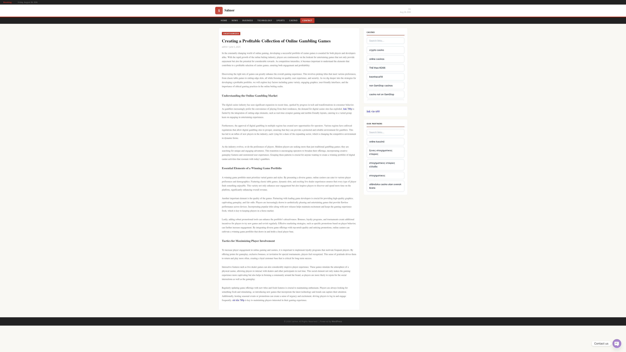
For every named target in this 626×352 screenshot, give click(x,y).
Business (247, 20)
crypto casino (376, 50)
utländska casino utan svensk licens (385, 186)
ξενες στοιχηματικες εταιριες (380, 152)
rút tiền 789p (238, 300)
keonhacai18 (376, 76)
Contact (307, 20)
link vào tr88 (373, 111)
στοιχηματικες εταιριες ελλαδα (382, 164)
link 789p (347, 108)
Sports (280, 20)
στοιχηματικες (377, 175)
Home (224, 20)
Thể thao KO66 (377, 67)
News (235, 20)
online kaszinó (376, 141)
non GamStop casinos (381, 85)
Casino (293, 20)
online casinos (376, 59)
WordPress (337, 321)
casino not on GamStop (381, 94)
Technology (264, 20)
